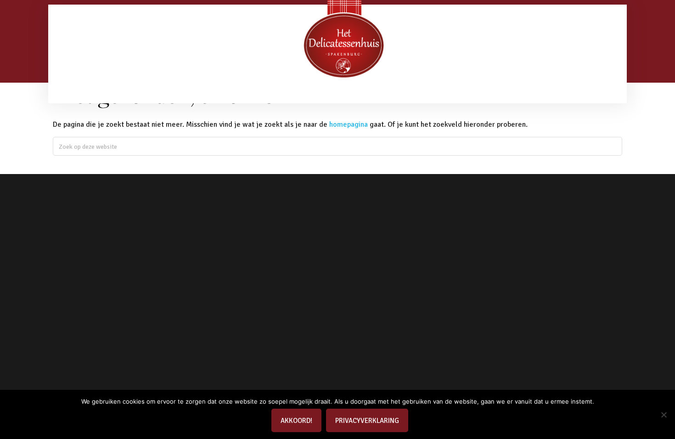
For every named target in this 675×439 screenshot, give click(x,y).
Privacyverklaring (367, 420)
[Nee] (663, 414)
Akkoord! (296, 420)
